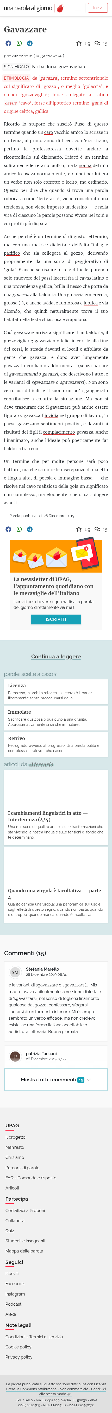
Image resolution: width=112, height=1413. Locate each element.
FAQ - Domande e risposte (30, 1177)
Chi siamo (14, 1157)
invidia (51, 415)
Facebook (14, 1283)
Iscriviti (11, 1273)
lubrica (91, 302)
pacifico (12, 253)
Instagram (15, 1294)
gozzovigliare (18, 340)
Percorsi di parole (22, 1167)
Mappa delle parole (24, 1251)
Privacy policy (19, 1357)
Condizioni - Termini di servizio (34, 1336)
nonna (85, 165)
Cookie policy (18, 1347)
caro (48, 132)
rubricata (13, 198)
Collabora (14, 1220)
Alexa (10, 1314)
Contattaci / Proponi (25, 1210)
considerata (87, 198)
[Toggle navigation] (78, 8)
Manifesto (14, 1147)
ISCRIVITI (56, 619)
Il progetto (15, 1137)
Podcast (13, 1304)
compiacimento (59, 432)
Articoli (12, 1188)
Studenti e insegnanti (25, 1240)
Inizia (98, 7)
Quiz (9, 1230)
